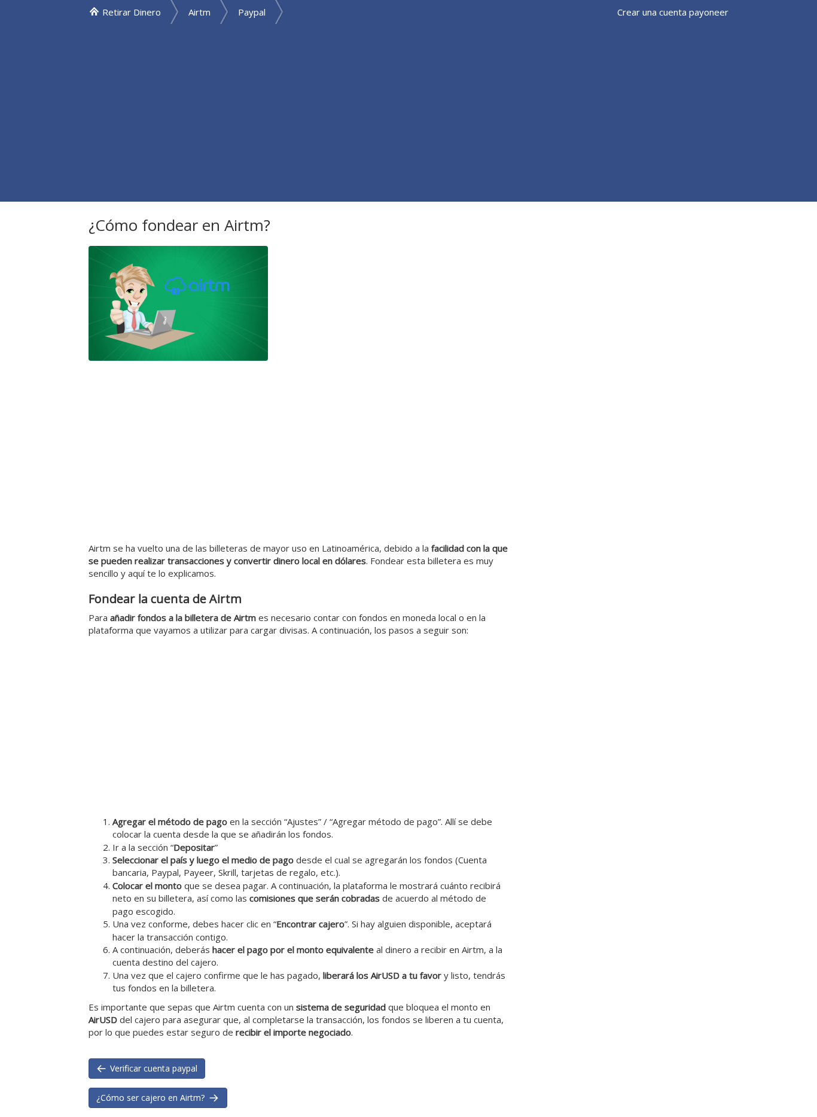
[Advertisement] (408, 112)
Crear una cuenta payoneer (672, 12)
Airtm (199, 12)
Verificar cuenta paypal (152, 1068)
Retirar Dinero (131, 12)
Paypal (252, 12)
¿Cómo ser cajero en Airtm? (151, 1097)
